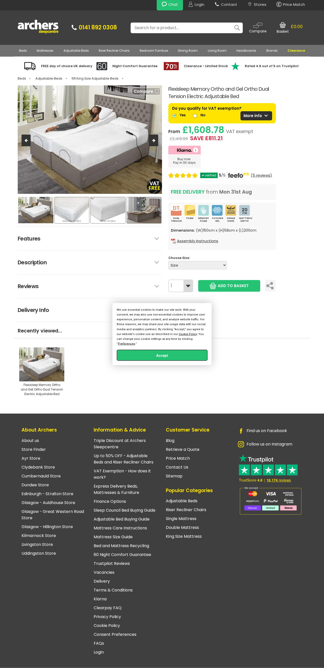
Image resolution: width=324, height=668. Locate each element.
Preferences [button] (126, 343)
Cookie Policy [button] (188, 334)
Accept (162, 356)
